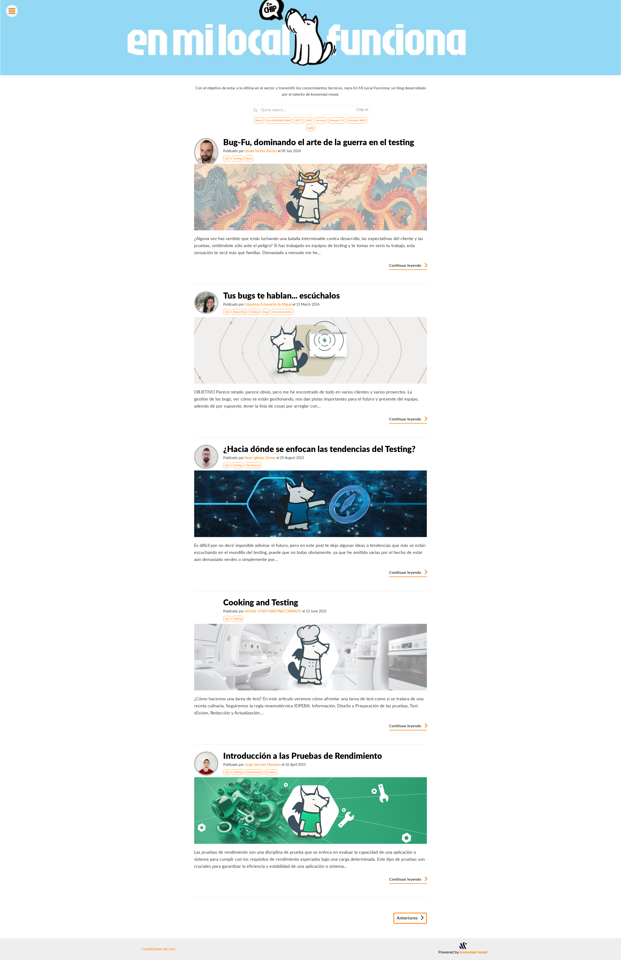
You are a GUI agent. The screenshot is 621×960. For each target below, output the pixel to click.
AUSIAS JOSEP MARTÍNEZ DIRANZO (273, 611)
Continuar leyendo (405, 265)
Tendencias (253, 465)
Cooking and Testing (260, 603)
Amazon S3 (337, 120)
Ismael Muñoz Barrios (261, 151)
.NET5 (298, 120)
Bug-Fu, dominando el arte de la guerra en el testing (318, 143)
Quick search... (314, 110)
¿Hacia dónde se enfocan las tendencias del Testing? (319, 449)
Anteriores (408, 918)
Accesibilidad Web (278, 120)
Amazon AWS (357, 120)
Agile (310, 127)
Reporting (239, 311)
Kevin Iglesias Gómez (260, 458)
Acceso (321, 120)
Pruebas (271, 772)
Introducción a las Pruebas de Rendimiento (302, 756)
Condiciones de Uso (158, 949)
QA (227, 158)
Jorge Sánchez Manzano (263, 765)
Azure (259, 120)
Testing (237, 158)
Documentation (282, 311)
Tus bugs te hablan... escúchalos (281, 296)
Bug (265, 311)
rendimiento (254, 772)
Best (249, 158)
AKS (309, 120)
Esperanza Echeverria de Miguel (268, 304)
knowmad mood (473, 952)
